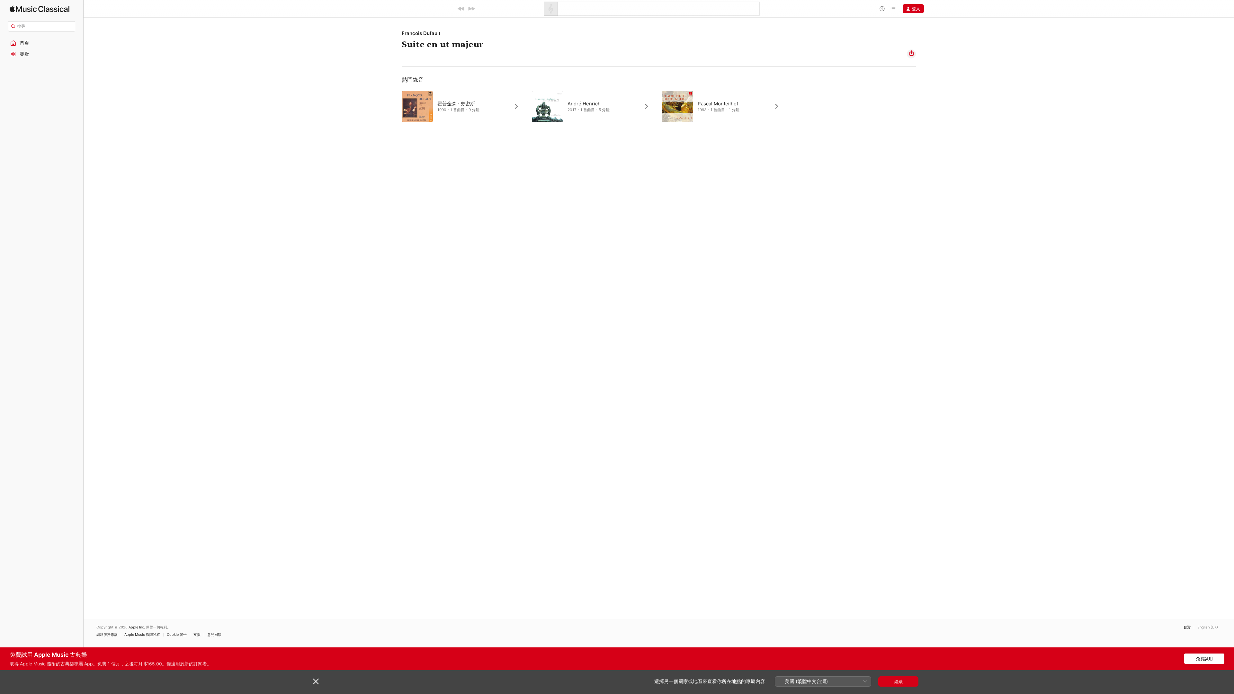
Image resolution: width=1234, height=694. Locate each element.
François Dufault (421, 33)
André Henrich (584, 104)
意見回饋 (214, 634)
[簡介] (882, 8)
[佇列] (893, 8)
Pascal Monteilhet (718, 104)
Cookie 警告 (177, 634)
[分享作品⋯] (911, 53)
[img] (39, 9)
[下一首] (471, 9)
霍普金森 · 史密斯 (456, 104)
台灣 (1187, 627)
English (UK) (1207, 627)
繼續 (898, 681)
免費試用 (1204, 658)
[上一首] (461, 9)
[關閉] (316, 681)
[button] (41, 43)
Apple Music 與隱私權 (142, 634)
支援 (197, 634)
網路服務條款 (107, 634)
